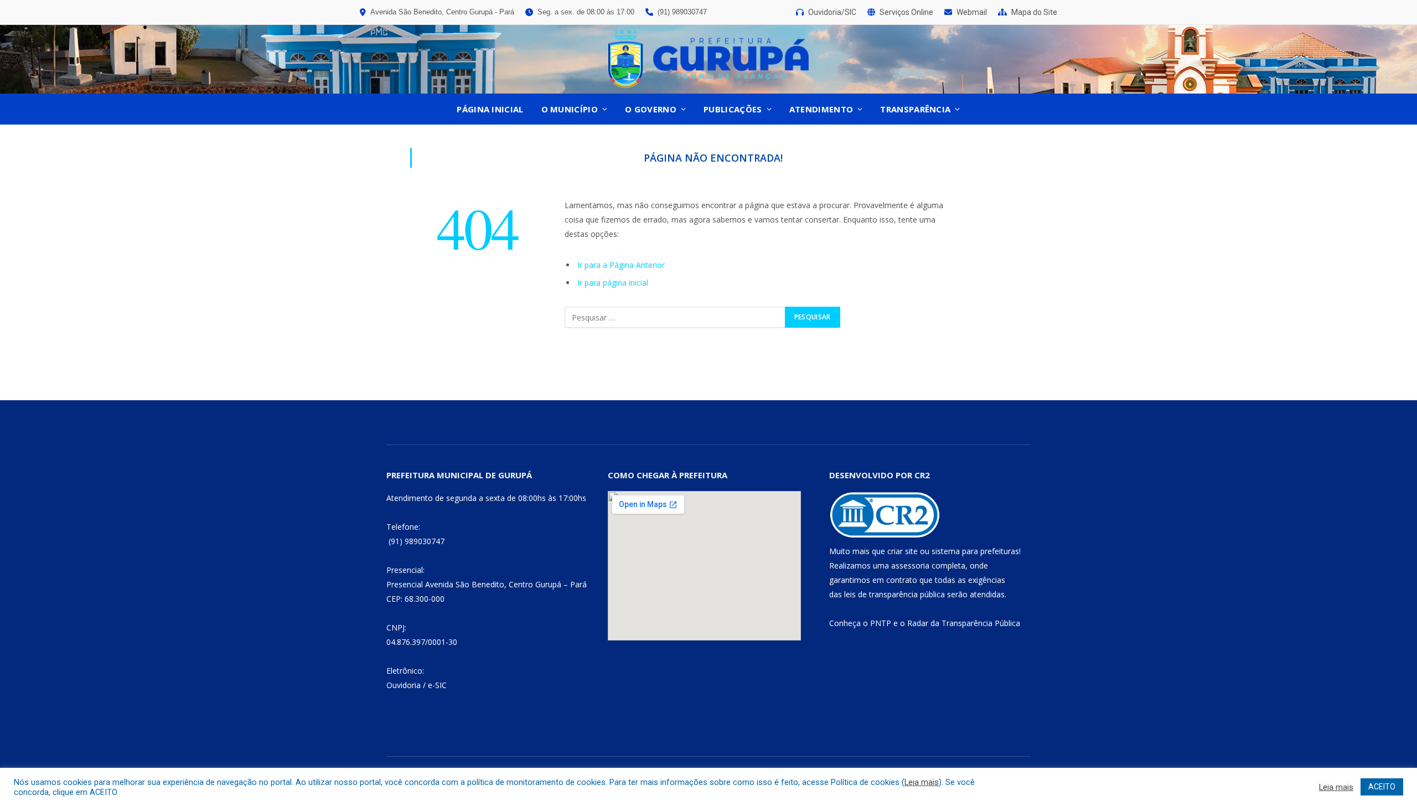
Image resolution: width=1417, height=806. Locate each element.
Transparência (915, 109)
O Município (569, 109)
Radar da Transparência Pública (963, 623)
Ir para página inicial (612, 282)
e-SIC (437, 685)
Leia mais (921, 782)
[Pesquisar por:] (675, 317)
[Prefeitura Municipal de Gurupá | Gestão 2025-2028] (708, 59)
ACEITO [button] (1381, 786)
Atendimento (821, 109)
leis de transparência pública (894, 594)
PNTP (880, 623)
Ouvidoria (403, 685)
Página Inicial (490, 109)
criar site (902, 551)
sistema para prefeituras (975, 551)
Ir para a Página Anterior (621, 265)
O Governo (650, 109)
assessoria (910, 565)
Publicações (733, 109)
